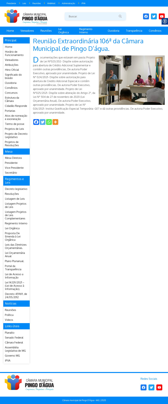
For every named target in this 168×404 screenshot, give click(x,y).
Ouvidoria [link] (113, 30)
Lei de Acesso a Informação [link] (14, 276)
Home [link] (10, 30)
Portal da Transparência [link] (13, 267)
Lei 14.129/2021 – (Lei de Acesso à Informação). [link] (14, 286)
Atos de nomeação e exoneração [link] (16, 117)
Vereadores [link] (27, 30)
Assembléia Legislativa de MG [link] (15, 349)
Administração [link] (68, 3)
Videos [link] (9, 319)
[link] (34, 16)
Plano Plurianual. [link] (14, 261)
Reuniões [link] (36, 3)
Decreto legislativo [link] (16, 189)
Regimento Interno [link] (85, 30)
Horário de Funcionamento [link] (14, 53)
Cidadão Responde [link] (16, 105)
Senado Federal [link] (14, 337)
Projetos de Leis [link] (14, 128)
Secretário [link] (11, 172)
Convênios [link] (155, 30)
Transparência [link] (134, 30)
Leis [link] (24, 3)
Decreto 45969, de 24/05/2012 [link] (16, 295)
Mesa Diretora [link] (13, 157)
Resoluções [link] (12, 193)
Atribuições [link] (11, 64)
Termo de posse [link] (14, 124)
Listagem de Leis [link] (15, 198)
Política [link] (9, 315)
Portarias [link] (10, 110)
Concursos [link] (11, 92)
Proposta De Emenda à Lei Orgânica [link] (13, 236)
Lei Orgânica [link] (63, 30)
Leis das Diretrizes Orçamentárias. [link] (16, 246)
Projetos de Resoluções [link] (12, 143)
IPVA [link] (83, 3)
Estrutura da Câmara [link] (12, 99)
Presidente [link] (11, 3)
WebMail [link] (51, 3)
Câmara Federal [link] (14, 342)
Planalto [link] (9, 332)
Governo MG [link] (12, 355)
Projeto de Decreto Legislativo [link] (16, 135)
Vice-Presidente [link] (14, 167)
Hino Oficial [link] (12, 69)
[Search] (120, 16)
